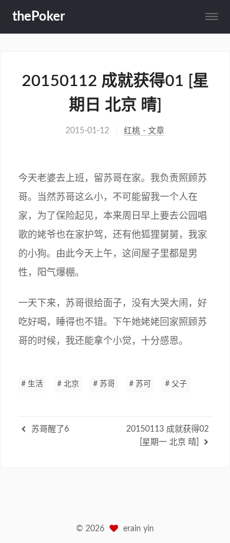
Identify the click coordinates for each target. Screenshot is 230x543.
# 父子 (176, 384)
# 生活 (32, 384)
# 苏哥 (104, 384)
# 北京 (68, 384)
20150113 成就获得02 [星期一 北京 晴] (167, 435)
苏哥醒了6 (49, 429)
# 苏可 (140, 384)
